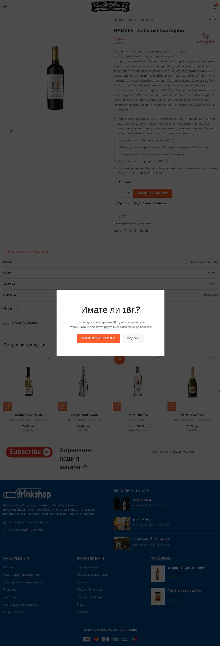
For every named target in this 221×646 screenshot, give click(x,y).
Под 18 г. (133, 338)
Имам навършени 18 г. (98, 338)
